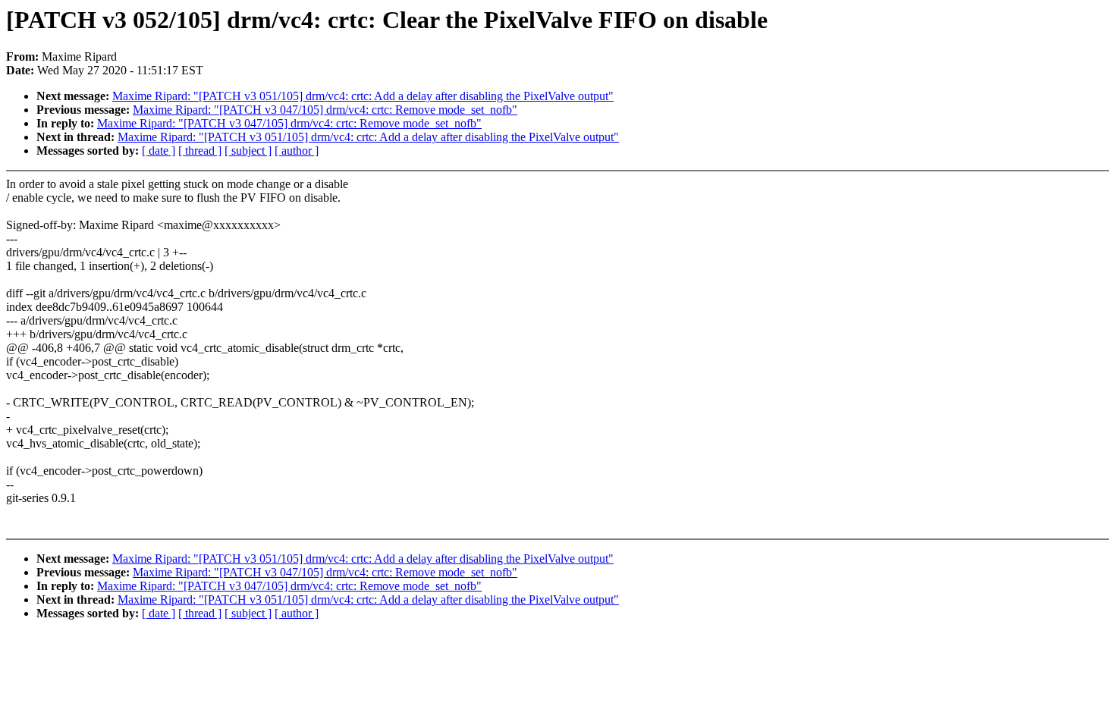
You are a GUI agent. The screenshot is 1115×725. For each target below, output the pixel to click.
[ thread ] (199, 150)
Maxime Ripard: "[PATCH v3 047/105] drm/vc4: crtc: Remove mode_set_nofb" (325, 109)
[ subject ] (248, 150)
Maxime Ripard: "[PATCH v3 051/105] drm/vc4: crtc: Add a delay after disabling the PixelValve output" (363, 95)
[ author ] (297, 150)
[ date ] (158, 150)
